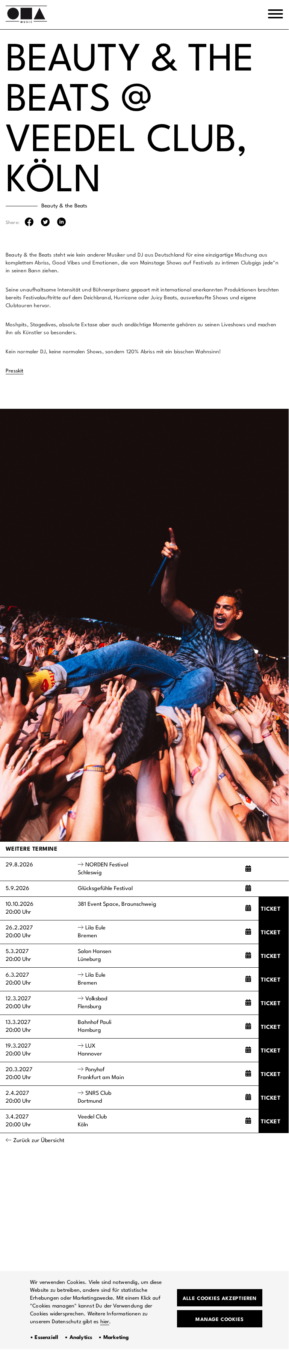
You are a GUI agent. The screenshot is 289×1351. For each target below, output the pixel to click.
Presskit (15, 371)
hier (104, 1321)
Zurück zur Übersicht (38, 1141)
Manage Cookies (219, 1319)
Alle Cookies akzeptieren (220, 1298)
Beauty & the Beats (64, 206)
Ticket (271, 909)
